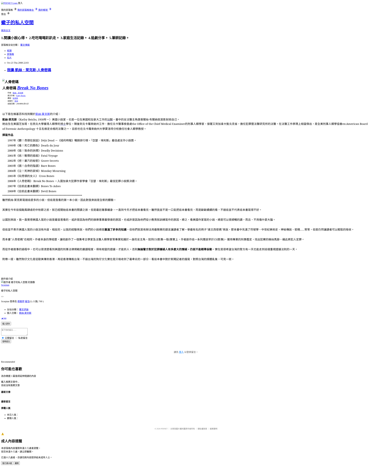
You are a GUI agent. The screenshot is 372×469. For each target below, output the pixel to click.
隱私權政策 (202, 429)
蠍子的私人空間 (17, 22)
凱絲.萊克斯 (25, 313)
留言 (27, 301)
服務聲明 (213, 429)
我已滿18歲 (7, 463)
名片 (9, 57)
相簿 (9, 50)
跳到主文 (5, 30)
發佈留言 (6, 341)
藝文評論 (23, 309)
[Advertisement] (35, 266)
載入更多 (6, 324)
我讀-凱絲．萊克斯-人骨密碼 (29, 70)
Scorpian (5, 285)
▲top (3, 318)
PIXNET (164, 429)
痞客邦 (20, 301)
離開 (17, 463)
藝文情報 (25, 45)
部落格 (10, 54)
